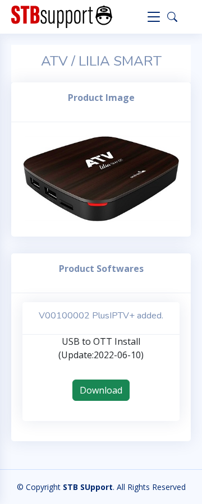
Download (101, 390)
